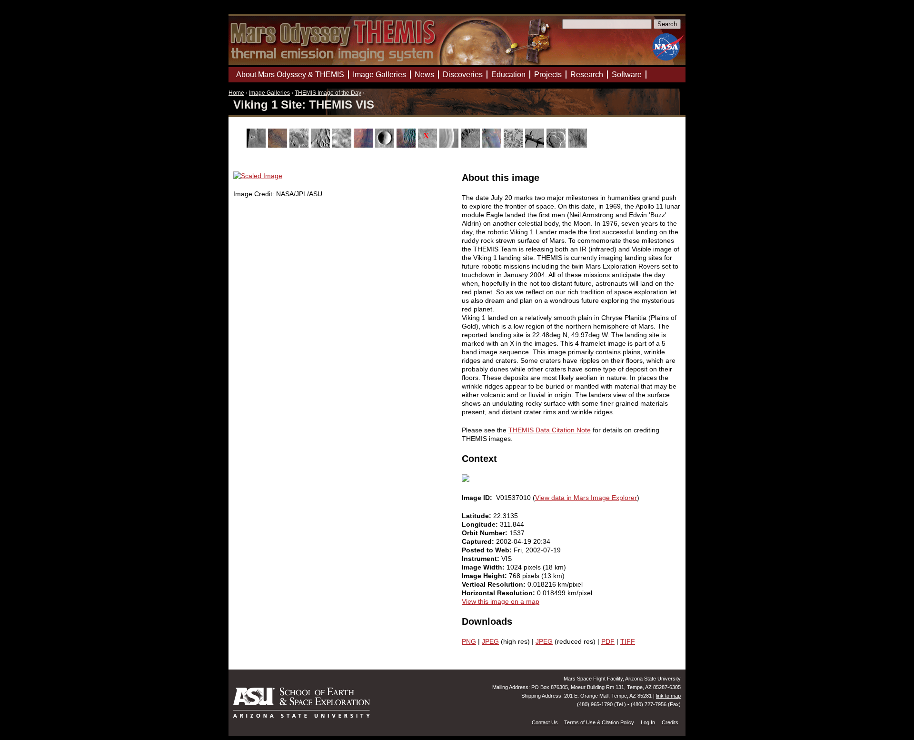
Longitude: (481, 524)
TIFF (627, 641)
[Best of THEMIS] (278, 145)
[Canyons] (300, 145)
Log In (648, 722)
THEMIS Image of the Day (328, 93)
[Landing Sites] (428, 145)
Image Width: (484, 567)
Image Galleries (269, 93)
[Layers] (450, 145)
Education (508, 74)
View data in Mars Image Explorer (586, 497)
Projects (548, 74)
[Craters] (386, 145)
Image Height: (485, 576)
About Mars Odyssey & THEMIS (290, 74)
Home (236, 93)
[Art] (257, 145)
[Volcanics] (557, 145)
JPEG (490, 641)
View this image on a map (500, 601)
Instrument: (481, 558)
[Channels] (321, 145)
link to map (668, 696)
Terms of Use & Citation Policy (599, 722)
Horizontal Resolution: (499, 593)
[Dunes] (407, 145)
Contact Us (545, 722)
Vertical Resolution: (494, 584)
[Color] (364, 145)
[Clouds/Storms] (343, 145)
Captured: (479, 541)
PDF (608, 641)
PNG (469, 641)
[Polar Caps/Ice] (514, 145)
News (424, 74)
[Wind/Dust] (578, 145)
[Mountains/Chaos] (493, 145)
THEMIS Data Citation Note (549, 430)
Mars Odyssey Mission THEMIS (255, 12)
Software (627, 74)
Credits (670, 722)
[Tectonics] (535, 145)
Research (586, 74)
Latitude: (477, 516)
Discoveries (463, 74)
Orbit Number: (485, 533)
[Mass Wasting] (471, 145)
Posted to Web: (488, 550)
